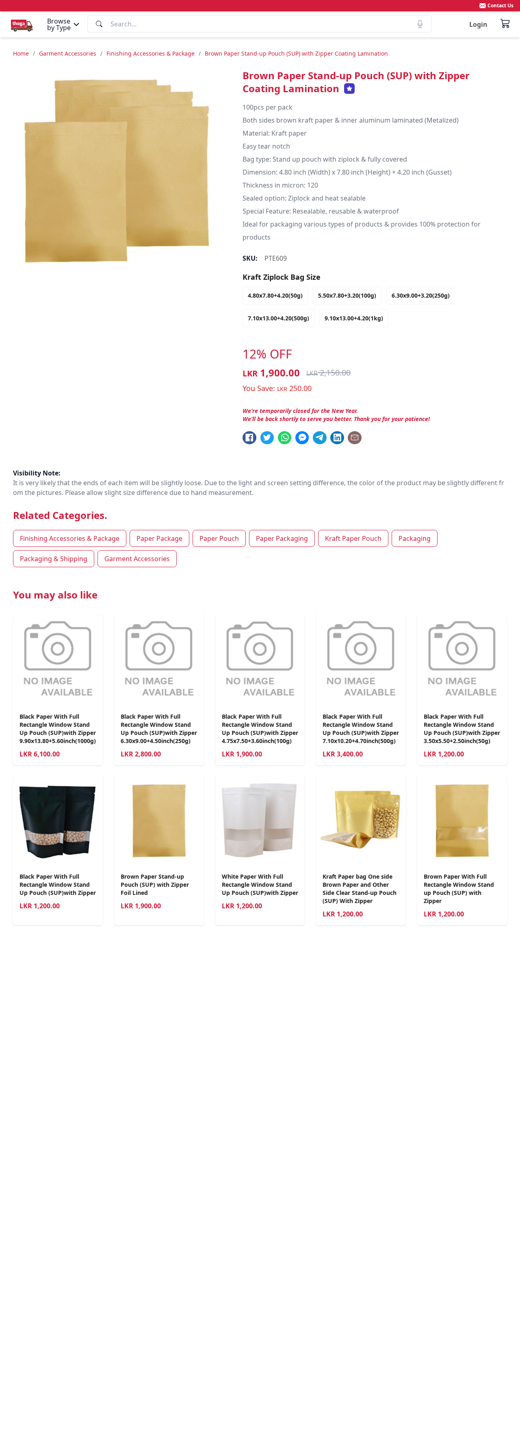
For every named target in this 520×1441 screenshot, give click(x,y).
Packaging (415, 538)
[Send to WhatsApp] (285, 437)
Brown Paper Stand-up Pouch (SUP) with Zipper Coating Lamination (296, 53)
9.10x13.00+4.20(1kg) (354, 318)
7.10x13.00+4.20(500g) (278, 318)
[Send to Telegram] (320, 437)
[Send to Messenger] (302, 437)
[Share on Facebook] (249, 437)
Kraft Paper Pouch (353, 538)
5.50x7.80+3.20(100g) (347, 295)
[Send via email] (355, 437)
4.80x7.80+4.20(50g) (275, 295)
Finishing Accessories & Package (150, 53)
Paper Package (159, 538)
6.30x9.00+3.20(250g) (421, 295)
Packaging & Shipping (53, 558)
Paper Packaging (282, 538)
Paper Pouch (219, 538)
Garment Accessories (67, 53)
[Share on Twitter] (267, 437)
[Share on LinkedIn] (337, 437)
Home (21, 53)
